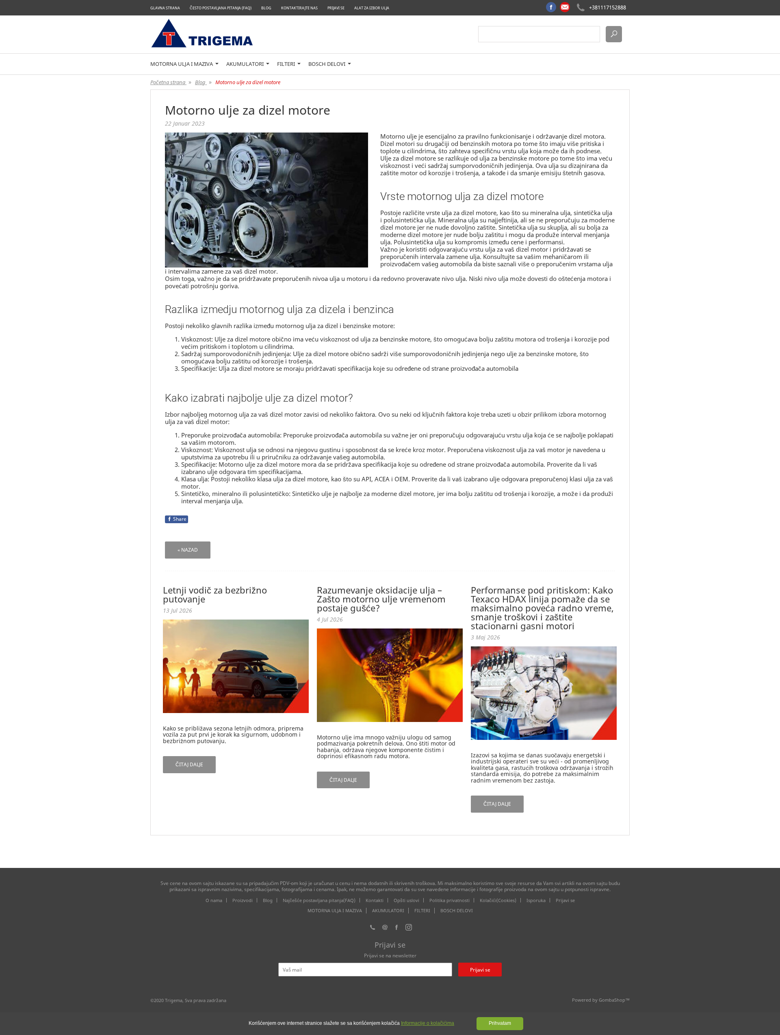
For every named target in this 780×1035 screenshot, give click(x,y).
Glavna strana (165, 8)
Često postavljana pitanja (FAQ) (220, 8)
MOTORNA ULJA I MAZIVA (182, 64)
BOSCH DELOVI (327, 64)
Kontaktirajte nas (299, 8)
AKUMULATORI (245, 64)
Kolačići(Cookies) (498, 900)
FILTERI (286, 64)
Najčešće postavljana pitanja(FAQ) (319, 900)
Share (179, 518)
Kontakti (375, 900)
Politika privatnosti (449, 900)
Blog (266, 8)
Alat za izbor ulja (371, 8)
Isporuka (536, 900)
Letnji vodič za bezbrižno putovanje (215, 594)
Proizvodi (242, 900)
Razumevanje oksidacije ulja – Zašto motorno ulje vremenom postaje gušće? (381, 599)
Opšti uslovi (406, 900)
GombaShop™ (614, 1000)
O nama (214, 900)
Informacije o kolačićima (427, 1023)
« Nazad (188, 549)
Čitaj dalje (189, 764)
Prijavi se (335, 8)
